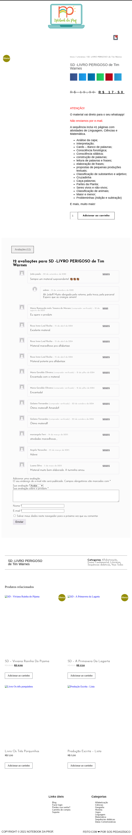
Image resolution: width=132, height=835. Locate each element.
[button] (16, 37)
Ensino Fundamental (98, 562)
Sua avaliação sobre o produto (30, 488)
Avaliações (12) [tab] (23, 249)
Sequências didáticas (99, 565)
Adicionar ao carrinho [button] (19, 675)
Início (72, 57)
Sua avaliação (21, 486)
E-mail (17, 511)
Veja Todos (117, 565)
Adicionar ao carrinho (96, 215)
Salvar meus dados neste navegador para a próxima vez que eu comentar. (57, 516)
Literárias (81, 57)
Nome (17, 506)
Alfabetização (109, 560)
